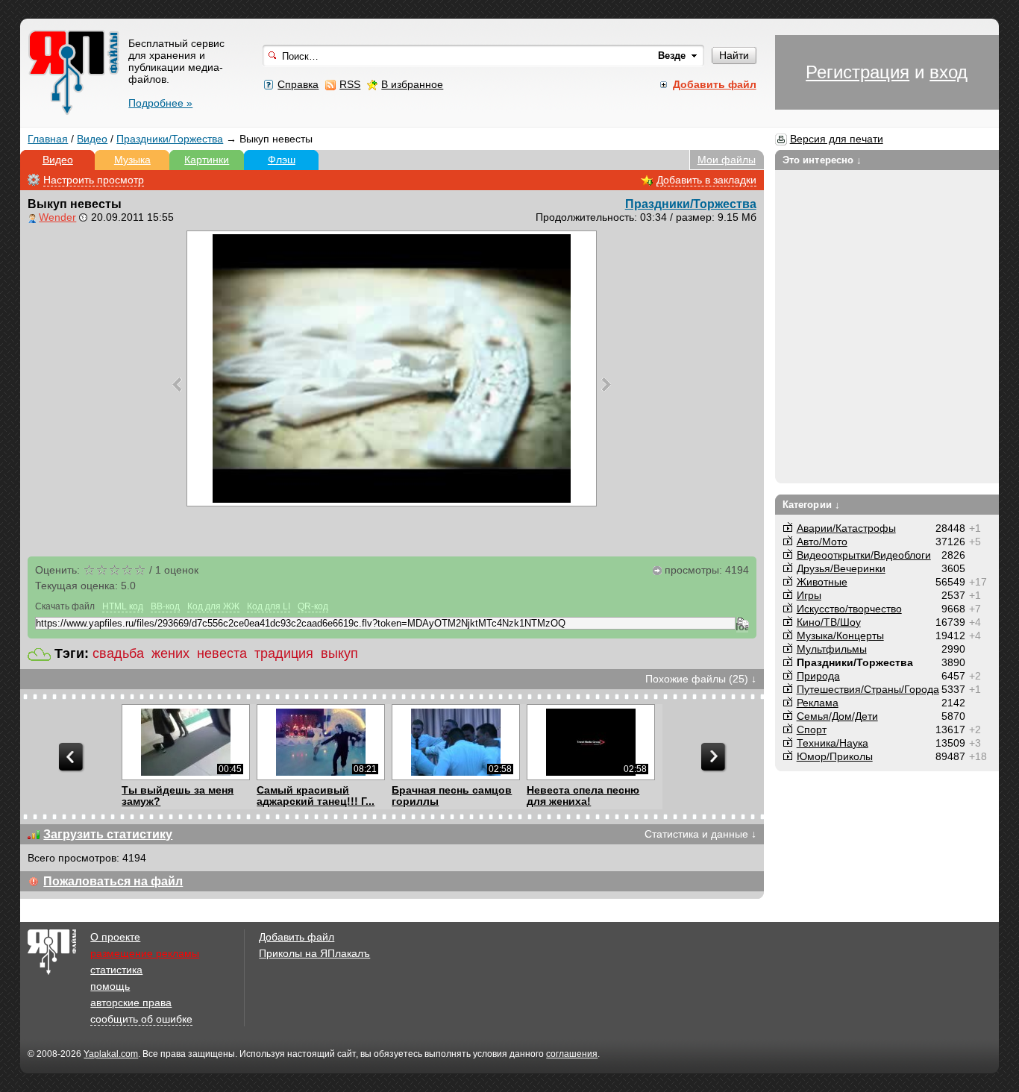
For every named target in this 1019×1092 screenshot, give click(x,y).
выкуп (339, 653)
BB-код (165, 606)
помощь (110, 986)
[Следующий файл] (606, 384)
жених (170, 653)
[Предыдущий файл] (177, 384)
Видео (92, 139)
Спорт (812, 729)
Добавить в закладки (706, 180)
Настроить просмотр (93, 180)
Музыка (132, 160)
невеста (222, 653)
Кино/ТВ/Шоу (829, 622)
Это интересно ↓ (822, 160)
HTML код (122, 606)
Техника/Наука (832, 743)
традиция (283, 653)
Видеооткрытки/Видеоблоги (864, 555)
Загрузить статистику (107, 834)
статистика (116, 970)
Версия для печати (836, 139)
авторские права (131, 1002)
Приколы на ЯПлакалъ (314, 953)
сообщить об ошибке (141, 1019)
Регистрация (857, 72)
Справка (298, 84)
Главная (48, 139)
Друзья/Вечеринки (841, 568)
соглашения (572, 1054)
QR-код (313, 606)
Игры (809, 595)
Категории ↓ (811, 504)
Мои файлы (726, 160)
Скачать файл (65, 606)
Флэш (281, 160)
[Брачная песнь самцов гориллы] (455, 742)
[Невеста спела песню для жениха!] (590, 742)
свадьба (118, 653)
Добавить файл (296, 937)
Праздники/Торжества (169, 139)
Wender (57, 217)
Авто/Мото (822, 541)
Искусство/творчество (849, 609)
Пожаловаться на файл (113, 881)
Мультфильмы (832, 649)
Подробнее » (160, 103)
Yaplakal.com (111, 1054)
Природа (818, 676)
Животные (822, 582)
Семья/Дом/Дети (837, 716)
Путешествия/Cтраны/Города (868, 689)
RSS (349, 84)
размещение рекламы (144, 953)
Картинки (206, 160)
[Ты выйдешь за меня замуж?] (185, 742)
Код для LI (268, 606)
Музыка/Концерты (840, 635)
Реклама (817, 703)
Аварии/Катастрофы (846, 528)
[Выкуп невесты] (391, 368)
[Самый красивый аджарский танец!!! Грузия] (320, 742)
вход (948, 72)
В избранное (412, 84)
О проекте (115, 937)
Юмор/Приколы (835, 756)
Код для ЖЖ (213, 606)
